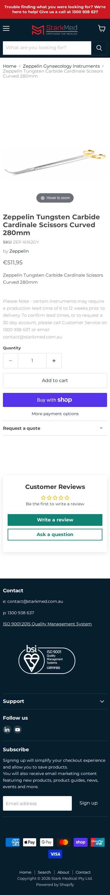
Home (9, 66)
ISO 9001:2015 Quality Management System (47, 624)
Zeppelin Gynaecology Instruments (61, 66)
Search (44, 872)
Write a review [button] (55, 520)
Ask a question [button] (55, 534)
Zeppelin (19, 251)
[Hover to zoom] (55, 144)
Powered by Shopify (55, 884)
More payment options (55, 413)
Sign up (88, 803)
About (63, 872)
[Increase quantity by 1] (54, 360)
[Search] (99, 48)
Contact (83, 872)
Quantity (12, 348)
